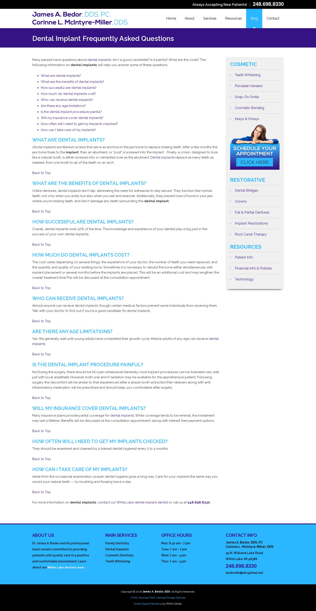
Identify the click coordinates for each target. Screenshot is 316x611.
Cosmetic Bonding (249, 108)
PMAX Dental (174, 603)
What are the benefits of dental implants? (72, 82)
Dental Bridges (246, 190)
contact (104, 502)
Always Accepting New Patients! (219, 5)
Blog (254, 18)
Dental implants (162, 157)
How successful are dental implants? (69, 88)
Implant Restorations (251, 223)
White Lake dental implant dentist (142, 502)
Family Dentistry (117, 543)
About (190, 18)
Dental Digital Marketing (148, 603)
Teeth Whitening (248, 75)
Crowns (241, 201)
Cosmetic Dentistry (119, 555)
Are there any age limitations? (63, 106)
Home (171, 18)
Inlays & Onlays (247, 119)
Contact (273, 18)
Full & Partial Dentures (252, 212)
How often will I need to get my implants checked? (79, 124)
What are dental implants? (61, 76)
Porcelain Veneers (249, 86)
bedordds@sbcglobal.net (244, 572)
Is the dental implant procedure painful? (71, 112)
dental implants (99, 60)
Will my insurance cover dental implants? (72, 118)
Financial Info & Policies (253, 268)
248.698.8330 (268, 4)
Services (209, 18)
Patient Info (244, 257)
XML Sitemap (158, 597)
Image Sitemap (177, 597)
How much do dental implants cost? (68, 94)
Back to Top (41, 173)
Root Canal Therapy (251, 234)
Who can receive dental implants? (67, 100)
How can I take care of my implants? (68, 130)
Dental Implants (117, 549)
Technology (244, 279)
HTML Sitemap (139, 597)
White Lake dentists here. (66, 567)
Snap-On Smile (247, 97)
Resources (233, 18)
